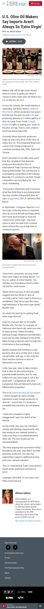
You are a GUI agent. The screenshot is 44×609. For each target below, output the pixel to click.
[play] (3, 606)
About (7, 573)
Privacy (7, 558)
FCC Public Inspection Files (14, 568)
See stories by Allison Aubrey (28, 520)
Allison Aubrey (15, 31)
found (36, 207)
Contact (8, 578)
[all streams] (41, 606)
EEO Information (11, 563)
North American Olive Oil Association (23, 392)
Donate (36, 3)
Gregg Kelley (13, 198)
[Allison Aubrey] (7, 497)
